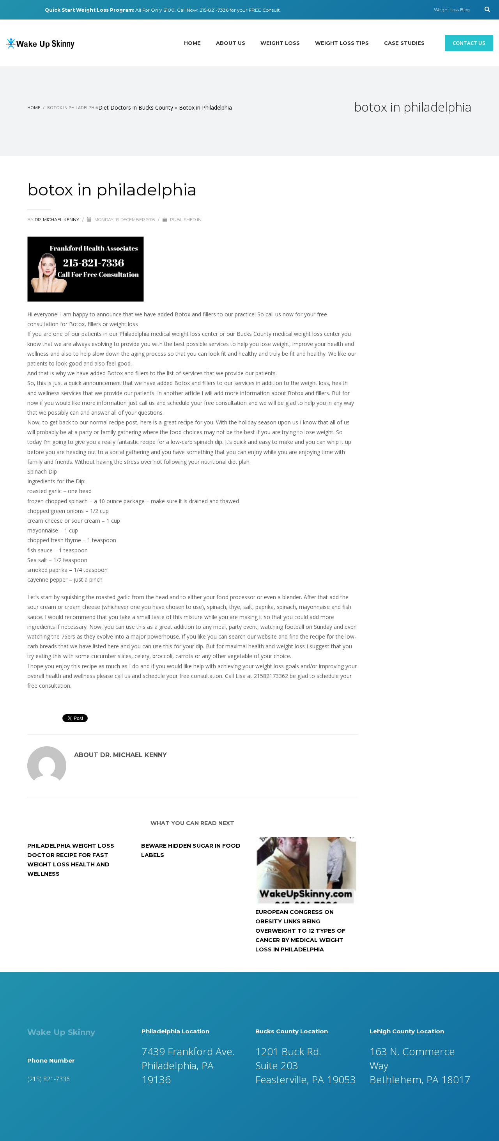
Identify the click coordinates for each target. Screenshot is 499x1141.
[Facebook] (8, 10)
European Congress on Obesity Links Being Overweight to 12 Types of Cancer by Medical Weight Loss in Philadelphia (300, 931)
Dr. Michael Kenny (57, 219)
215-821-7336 (214, 10)
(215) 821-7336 (48, 1079)
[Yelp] (19, 10)
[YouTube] (31, 10)
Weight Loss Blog (452, 9)
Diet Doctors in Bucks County (135, 107)
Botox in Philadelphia (205, 107)
